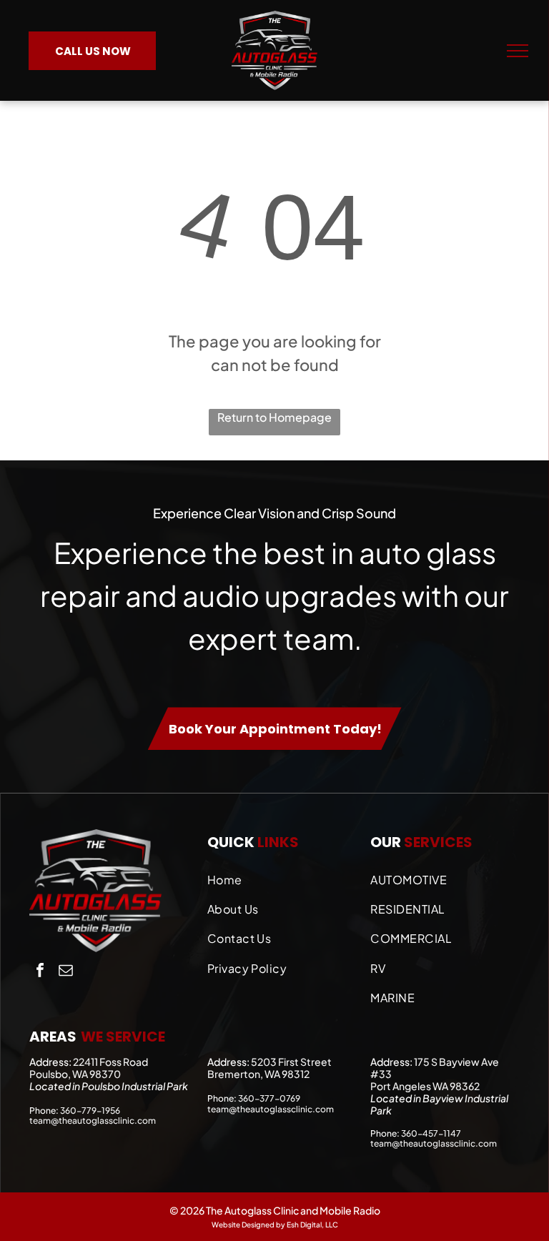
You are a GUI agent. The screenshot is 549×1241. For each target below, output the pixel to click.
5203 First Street (291, 1061)
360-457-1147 (431, 1133)
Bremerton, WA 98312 (258, 1073)
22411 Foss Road (110, 1061)
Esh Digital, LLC (312, 1224)
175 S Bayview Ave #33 (434, 1067)
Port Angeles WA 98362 (425, 1085)
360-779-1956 (90, 1110)
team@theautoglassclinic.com (92, 1120)
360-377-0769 (269, 1098)
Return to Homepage (274, 417)
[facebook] (40, 971)
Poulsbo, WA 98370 (75, 1073)
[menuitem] (282, 876)
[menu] (517, 50)
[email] (65, 971)
